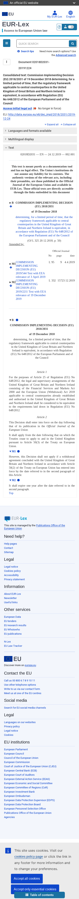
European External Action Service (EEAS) (27, 779)
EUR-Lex (15, 24)
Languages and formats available (29, 130)
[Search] (72, 43)
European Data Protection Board (22, 804)
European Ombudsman (17, 795)
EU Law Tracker (13, 645)
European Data (12, 616)
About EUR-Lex (12, 593)
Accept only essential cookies (35, 889)
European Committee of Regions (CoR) (26, 787)
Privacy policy (12, 726)
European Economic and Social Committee (28, 783)
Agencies (9, 817)
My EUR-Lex (54, 16)
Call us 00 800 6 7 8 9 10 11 (19, 680)
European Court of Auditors (19, 774)
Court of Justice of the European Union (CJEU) (30, 766)
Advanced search (66, 55)
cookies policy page (28, 856)
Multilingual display (21, 139)
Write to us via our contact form (22, 688)
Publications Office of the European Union (27, 812)
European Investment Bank (19, 791)
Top (11, 493)
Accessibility (11, 575)
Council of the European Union (21, 757)
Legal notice (11, 566)
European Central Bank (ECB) (20, 770)
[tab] (40, 131)
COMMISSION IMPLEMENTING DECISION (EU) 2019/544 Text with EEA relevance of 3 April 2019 (30, 269)
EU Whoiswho (12, 629)
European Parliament (16, 749)
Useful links (11, 602)
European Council (14, 753)
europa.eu (30, 665)
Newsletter (10, 598)
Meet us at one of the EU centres (22, 693)
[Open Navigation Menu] (6, 43)
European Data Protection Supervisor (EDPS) (29, 800)
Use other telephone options (20, 684)
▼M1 (12, 451)
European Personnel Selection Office (25, 808)
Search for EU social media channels (25, 707)
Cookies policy (12, 570)
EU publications (13, 633)
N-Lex (7, 641)
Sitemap (9, 552)
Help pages (10, 543)
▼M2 (12, 480)
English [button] (70, 16)
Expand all (53, 124)
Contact (8, 547)
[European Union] (12, 659)
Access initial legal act (17, 108)
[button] (39, 895)
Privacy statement (14, 579)
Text (11, 147)
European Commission (17, 762)
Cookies (8, 734)
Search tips (27, 51)
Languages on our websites (20, 722)
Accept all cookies (27, 878)
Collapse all (69, 124)
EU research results (15, 625)
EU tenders (10, 621)
